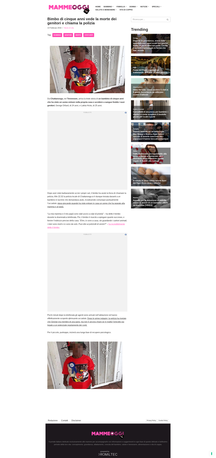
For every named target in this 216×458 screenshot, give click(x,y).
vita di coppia (156, 444)
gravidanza (88, 444)
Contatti (64, 420)
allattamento (99, 444)
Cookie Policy (163, 420)
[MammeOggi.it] (69, 8)
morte (78, 35)
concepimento (77, 444)
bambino (57, 35)
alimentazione (143, 444)
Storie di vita (69, 28)
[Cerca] (167, 19)
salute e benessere (129, 444)
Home (98, 7)
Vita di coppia (126, 10)
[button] (113, 6)
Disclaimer (76, 420)
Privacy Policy (151, 420)
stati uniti (89, 35)
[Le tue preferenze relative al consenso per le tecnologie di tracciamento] (211, 453)
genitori (68, 35)
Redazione (53, 420)
